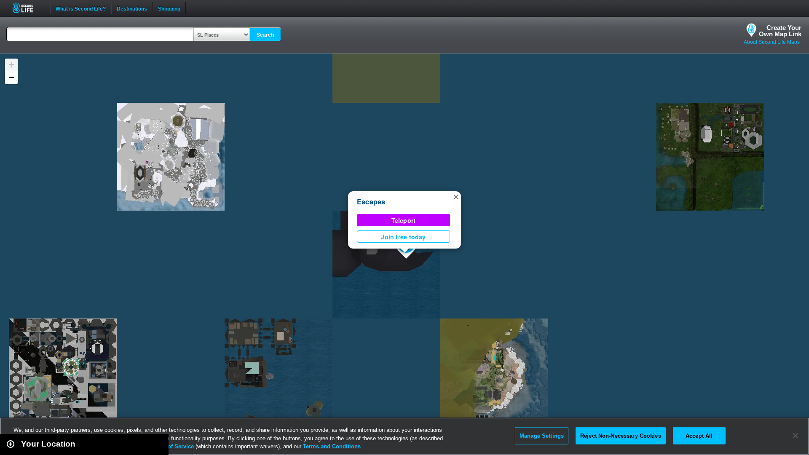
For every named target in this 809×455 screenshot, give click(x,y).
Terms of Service (172, 446)
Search (265, 35)
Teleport (403, 220)
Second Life (27, 7)
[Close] (795, 435)
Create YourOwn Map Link (780, 30)
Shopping (169, 8)
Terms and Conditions (332, 446)
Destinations (132, 8)
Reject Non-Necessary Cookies (620, 435)
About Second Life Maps (772, 42)
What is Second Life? (81, 8)
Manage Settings (542, 435)
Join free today (403, 237)
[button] (456, 196)
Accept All (699, 435)
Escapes (371, 201)
